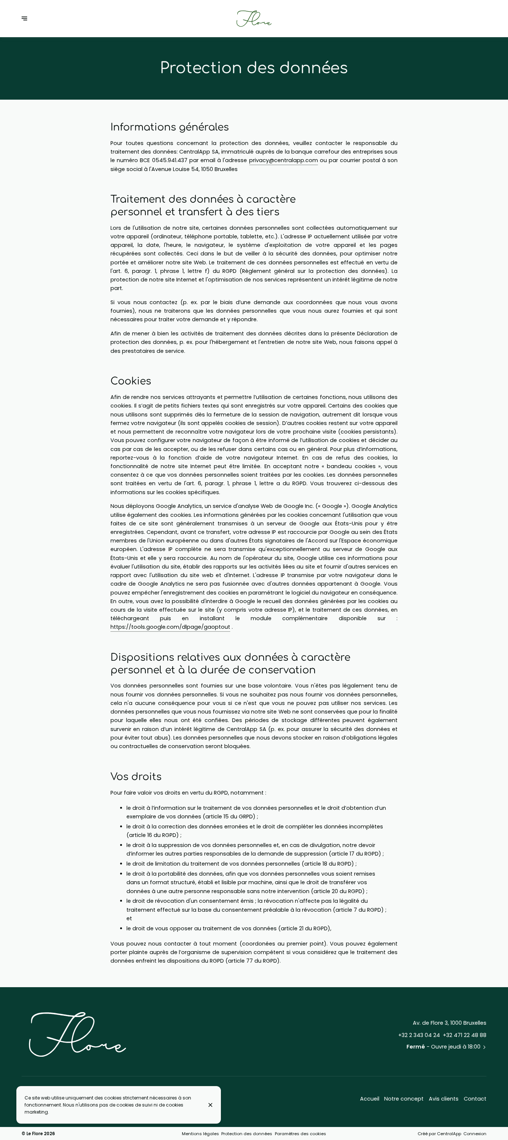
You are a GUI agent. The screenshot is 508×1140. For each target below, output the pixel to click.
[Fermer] (210, 1105)
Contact (475, 1098)
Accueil (369, 1098)
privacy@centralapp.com (283, 160)
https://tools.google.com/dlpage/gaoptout (170, 627)
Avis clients (444, 1098)
